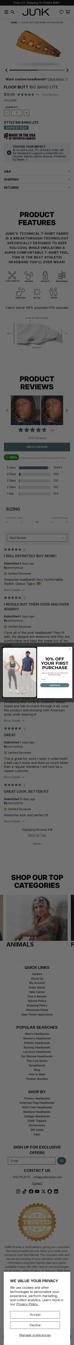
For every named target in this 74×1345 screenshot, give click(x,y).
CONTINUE (54, 685)
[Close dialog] (69, 649)
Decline (35, 1325)
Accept (35, 1315)
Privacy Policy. (27, 1304)
